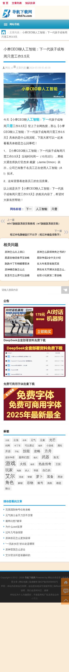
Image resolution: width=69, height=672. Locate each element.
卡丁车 (17, 445)
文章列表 (17, 3)
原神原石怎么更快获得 (17, 538)
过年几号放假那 (14, 532)
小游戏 (49, 445)
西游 (60, 476)
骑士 (7, 488)
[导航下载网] (34, 13)
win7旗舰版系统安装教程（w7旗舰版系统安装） (34, 223)
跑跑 (49, 483)
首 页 (5, 3)
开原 (8, 451)
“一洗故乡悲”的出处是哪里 (19, 543)
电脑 (19, 470)
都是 (58, 483)
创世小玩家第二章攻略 (49, 275)
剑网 (7, 445)
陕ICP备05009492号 (48, 581)
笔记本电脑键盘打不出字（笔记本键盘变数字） (36, 234)
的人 (27, 470)
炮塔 (32, 464)
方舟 (48, 450)
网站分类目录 (54, 577)
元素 (42, 440)
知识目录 (30, 3)
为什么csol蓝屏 (13, 526)
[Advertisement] (34, 637)
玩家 (9, 469)
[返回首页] (65, 582)
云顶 (15, 440)
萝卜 (39, 476)
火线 (23, 463)
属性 (60, 445)
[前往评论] (65, 591)
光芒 (52, 439)
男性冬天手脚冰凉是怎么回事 (52, 269)
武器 (45, 456)
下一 (45, 119)
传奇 (25, 440)
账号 (40, 483)
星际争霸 (10, 457)
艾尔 (10, 475)
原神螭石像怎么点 (15, 269)
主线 (7, 440)
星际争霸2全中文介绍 (49, 257)
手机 (17, 451)
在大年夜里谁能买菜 (48, 263)
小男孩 (34, 598)
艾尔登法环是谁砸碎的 (17, 555)
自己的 (46, 470)
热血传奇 (45, 463)
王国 (58, 464)
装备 (50, 476)
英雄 (21, 476)
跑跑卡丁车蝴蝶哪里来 (17, 263)
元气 (33, 440)
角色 (9, 482)
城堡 (40, 445)
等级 (36, 470)
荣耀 (30, 476)
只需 (9, 125)
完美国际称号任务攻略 (17, 509)
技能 (26, 450)
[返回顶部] (65, 600)
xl (12, 67)
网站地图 (23, 581)
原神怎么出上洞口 (15, 251)
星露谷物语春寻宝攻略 (17, 257)
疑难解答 (33, 581)
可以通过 (29, 445)
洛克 (56, 457)
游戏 (10, 462)
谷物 (30, 482)
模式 (36, 457)
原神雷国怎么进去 (15, 549)
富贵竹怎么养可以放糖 (17, 275)
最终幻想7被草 (13, 521)
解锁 (20, 483)
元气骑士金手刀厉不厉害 (19, 515)
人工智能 (33, 119)
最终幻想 (24, 457)
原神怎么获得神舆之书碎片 (52, 251)
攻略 (37, 451)
